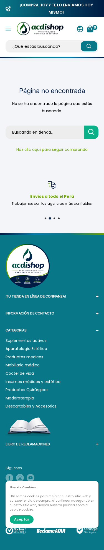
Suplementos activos (26, 340)
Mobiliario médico (23, 365)
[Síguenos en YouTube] (30, 478)
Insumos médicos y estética (33, 381)
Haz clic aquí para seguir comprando (52, 149)
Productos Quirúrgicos (27, 389)
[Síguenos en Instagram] (20, 478)
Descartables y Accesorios (31, 406)
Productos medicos (24, 357)
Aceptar (21, 519)
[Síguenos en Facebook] (9, 478)
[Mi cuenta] (80, 29)
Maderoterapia (20, 398)
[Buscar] (89, 46)
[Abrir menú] (8, 29)
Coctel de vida (20, 373)
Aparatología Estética (26, 348)
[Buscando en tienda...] (91, 132)
